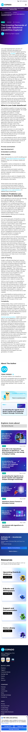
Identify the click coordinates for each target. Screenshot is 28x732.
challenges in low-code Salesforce (11, 190)
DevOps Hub (4, 674)
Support (3, 670)
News (2, 693)
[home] (6, 4)
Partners (3, 687)
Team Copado (15, 33)
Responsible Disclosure (7, 712)
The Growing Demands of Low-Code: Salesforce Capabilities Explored (12, 15)
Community (4, 691)
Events (3, 676)
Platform (3, 668)
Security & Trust (5, 705)
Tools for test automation (8, 317)
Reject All (20, 726)
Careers (3, 689)
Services (3, 680)
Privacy (3, 703)
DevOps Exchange (6, 695)
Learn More (7, 577)
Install (2, 714)
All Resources (7, 12)
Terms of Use (4, 709)
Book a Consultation (14, 548)
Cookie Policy (4, 707)
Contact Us (4, 697)
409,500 (13, 53)
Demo (2, 678)
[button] (25, 4)
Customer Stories (5, 672)
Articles (15, 12)
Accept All (7, 726)
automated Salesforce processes (15, 158)
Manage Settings (14, 729)
